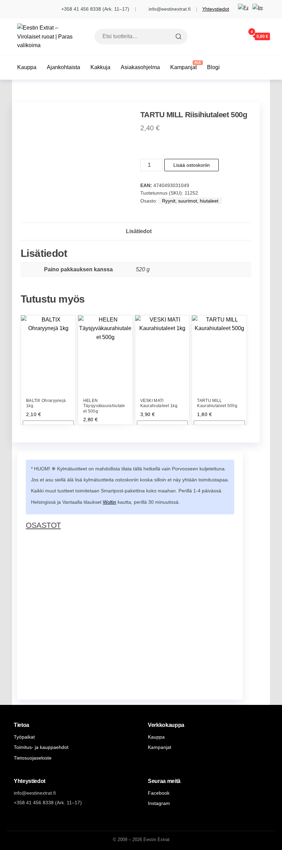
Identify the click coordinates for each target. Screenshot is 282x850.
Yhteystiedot (215, 9)
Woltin (109, 502)
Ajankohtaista (63, 67)
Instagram (159, 803)
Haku (177, 36)
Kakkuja (100, 67)
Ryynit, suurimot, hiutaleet (190, 201)
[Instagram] (257, 9)
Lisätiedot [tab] (139, 231)
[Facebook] (243, 9)
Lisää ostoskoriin (191, 165)
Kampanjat (183, 67)
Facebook (159, 793)
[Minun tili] (231, 36)
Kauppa (26, 67)
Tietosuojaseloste (33, 758)
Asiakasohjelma (140, 67)
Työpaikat (24, 737)
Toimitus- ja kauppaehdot (41, 747)
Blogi (213, 67)
